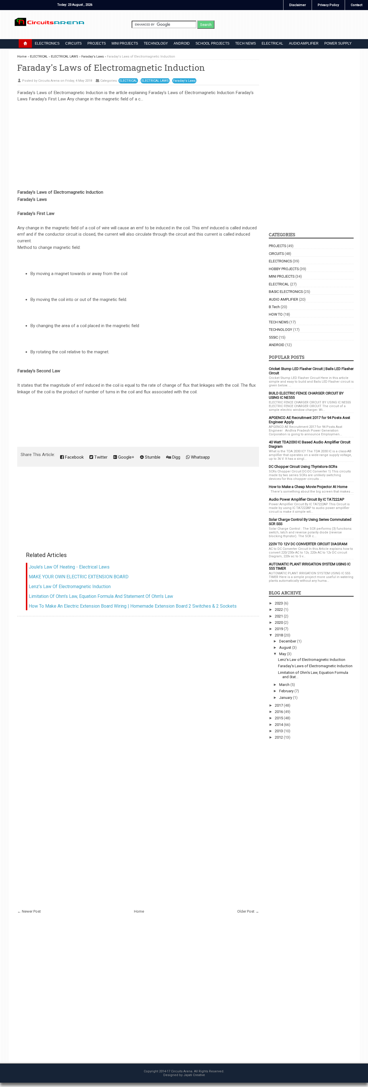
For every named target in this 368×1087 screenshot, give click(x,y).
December (288, 641)
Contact (356, 5)
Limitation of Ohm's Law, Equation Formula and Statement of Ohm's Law (101, 596)
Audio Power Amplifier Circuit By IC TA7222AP (306, 499)
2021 (279, 616)
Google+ (125, 457)
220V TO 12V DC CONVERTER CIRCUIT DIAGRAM (308, 544)
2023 (279, 603)
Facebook (74, 457)
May (283, 654)
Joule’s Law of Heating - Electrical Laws (69, 567)
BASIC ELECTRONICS (286, 291)
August (285, 647)
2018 (279, 635)
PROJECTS (96, 43)
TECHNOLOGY (156, 43)
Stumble (152, 457)
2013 (279, 731)
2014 (279, 724)
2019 (279, 629)
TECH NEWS (245, 43)
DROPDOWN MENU (25, 43)
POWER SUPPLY (338, 43)
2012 (279, 737)
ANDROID (182, 43)
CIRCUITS (73, 43)
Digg (175, 457)
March (284, 684)
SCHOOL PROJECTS (212, 43)
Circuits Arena (181, 1071)
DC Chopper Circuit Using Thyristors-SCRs (303, 466)
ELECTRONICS (47, 43)
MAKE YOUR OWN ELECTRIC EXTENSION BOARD (79, 576)
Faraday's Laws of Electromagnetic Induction (111, 67)
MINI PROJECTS (125, 43)
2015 (279, 718)
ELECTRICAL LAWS (155, 81)
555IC (273, 337)
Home (139, 911)
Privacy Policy (328, 5)
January (286, 697)
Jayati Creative (194, 1075)
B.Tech (274, 307)
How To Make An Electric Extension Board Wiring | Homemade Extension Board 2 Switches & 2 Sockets (133, 606)
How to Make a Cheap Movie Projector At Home (308, 487)
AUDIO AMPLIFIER (304, 43)
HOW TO (276, 314)
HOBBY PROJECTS (284, 269)
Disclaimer (297, 5)
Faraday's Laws (184, 81)
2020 (279, 622)
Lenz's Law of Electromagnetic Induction (70, 586)
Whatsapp (200, 457)
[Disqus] (138, 691)
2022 (279, 609)
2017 (279, 705)
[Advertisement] (138, 142)
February (286, 691)
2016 (279, 712)
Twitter (100, 457)
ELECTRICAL (272, 43)
